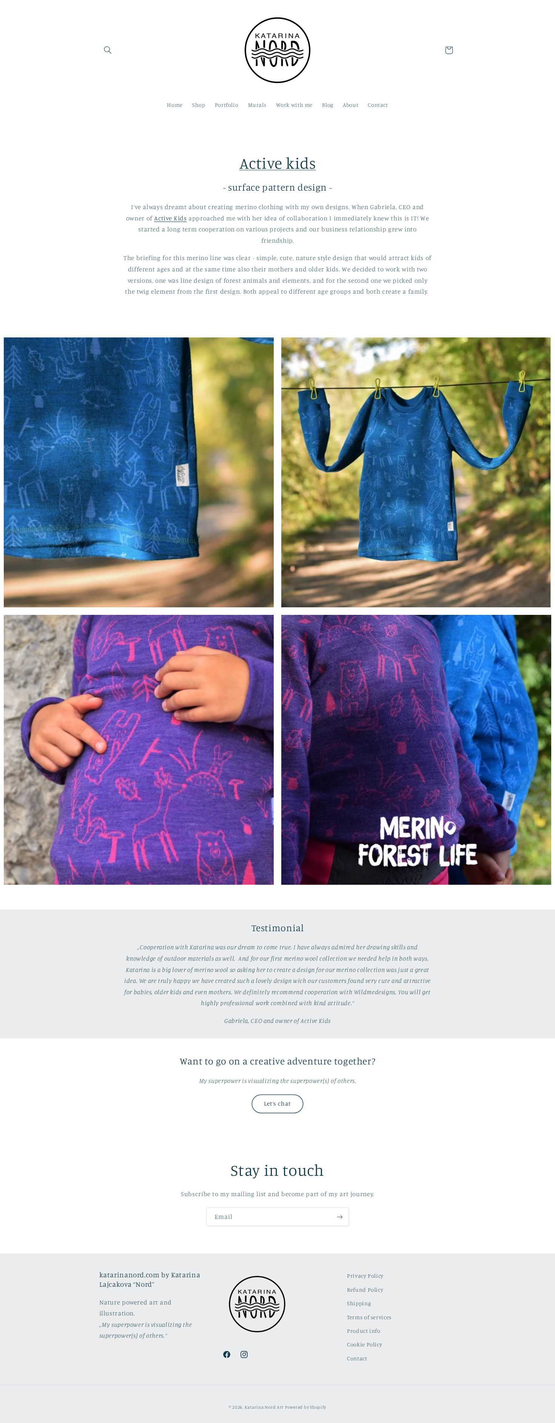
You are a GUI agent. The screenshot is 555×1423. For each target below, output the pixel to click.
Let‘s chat (277, 1103)
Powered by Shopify (305, 1406)
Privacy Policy (365, 1275)
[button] (108, 50)
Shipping (359, 1303)
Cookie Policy (364, 1344)
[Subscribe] (339, 1216)
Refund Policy (365, 1289)
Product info (364, 1330)
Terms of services (369, 1317)
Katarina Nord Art (264, 1406)
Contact (357, 1358)
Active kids (277, 162)
